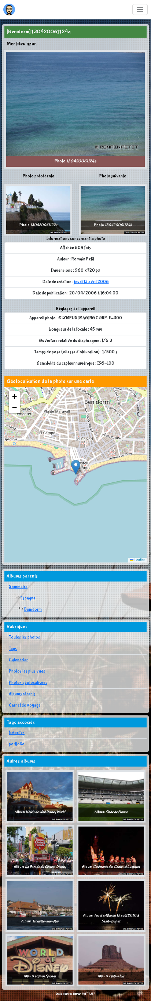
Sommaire (18, 587)
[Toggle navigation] (140, 9)
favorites (17, 732)
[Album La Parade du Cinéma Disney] (39, 850)
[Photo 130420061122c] (38, 209)
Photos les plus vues (27, 671)
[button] (75, 467)
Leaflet (139, 559)
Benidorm (33, 609)
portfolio (17, 744)
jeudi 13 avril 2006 (91, 282)
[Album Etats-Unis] (111, 960)
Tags (13, 648)
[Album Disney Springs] (39, 960)
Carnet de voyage (25, 705)
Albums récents (22, 694)
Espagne (28, 598)
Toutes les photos (24, 637)
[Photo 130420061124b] (113, 209)
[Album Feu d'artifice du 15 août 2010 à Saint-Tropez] (111, 905)
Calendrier (18, 660)
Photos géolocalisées (28, 682)
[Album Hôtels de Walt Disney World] (39, 796)
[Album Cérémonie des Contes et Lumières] (111, 850)
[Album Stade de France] (111, 796)
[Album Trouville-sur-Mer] (39, 905)
